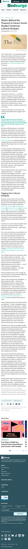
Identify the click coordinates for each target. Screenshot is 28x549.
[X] (13, 404)
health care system (6, 206)
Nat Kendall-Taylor (6, 31)
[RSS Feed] (2, 404)
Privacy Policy (4, 544)
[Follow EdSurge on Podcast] (9, 539)
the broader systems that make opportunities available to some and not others (13, 250)
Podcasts (16, 10)
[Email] (5, 404)
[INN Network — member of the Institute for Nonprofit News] (4, 498)
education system (13, 208)
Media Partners (5, 475)
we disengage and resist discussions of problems (11, 295)
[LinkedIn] (16, 404)
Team (2, 469)
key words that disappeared (16, 63)
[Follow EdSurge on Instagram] (6, 535)
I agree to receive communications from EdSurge (13, 523)
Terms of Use (18, 519)
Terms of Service (11, 544)
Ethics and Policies (5, 473)
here (6, 408)
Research (23, 10)
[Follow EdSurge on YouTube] (2, 539)
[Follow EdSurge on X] (9, 535)
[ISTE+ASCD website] (16, 1)
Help (16, 544)
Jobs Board (4, 491)
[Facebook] (19, 404)
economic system (13, 210)
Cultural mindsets (6, 140)
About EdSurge (5, 467)
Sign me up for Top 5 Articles (21, 506)
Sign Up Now (20, 513)
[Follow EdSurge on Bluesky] (12, 535)
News (3, 10)
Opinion (8, 10)
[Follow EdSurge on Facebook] (23, 535)
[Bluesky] (10, 404)
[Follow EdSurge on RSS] (2, 535)
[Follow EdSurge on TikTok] (16, 535)
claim (16, 94)
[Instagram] (8, 404)
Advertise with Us (6, 480)
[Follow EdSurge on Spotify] (6, 539)
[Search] (26, 1)
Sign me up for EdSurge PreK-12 (7, 506)
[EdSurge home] (6, 1)
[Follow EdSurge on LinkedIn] (19, 535)
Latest (2, 487)
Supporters (4, 471)
